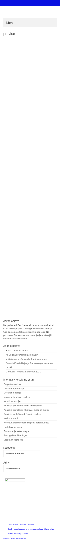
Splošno (40, 59)
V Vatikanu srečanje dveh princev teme (26, 359)
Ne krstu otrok (11, 418)
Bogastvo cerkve (12, 384)
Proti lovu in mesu (13, 427)
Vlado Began (19, 59)
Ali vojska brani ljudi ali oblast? (22, 354)
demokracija (12, 100)
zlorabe (16, 245)
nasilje (30, 241)
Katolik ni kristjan (12, 401)
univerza (51, 241)
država (28, 164)
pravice (44, 100)
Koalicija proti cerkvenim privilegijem (23, 405)
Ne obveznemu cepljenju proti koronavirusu (26, 422)
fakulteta (17, 241)
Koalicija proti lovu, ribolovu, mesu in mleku (26, 410)
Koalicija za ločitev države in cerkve (22, 414)
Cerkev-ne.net (22, 335)
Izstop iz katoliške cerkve (17, 397)
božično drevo (13, 164)
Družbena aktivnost (29, 325)
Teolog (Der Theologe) (16, 435)
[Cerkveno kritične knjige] (30, 13)
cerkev (22, 164)
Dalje (36, 91)
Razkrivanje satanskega (16, 431)
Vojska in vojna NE (13, 439)
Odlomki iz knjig (42, 274)
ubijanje (51, 100)
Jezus (34, 164)
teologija (44, 241)
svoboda (29, 315)
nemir (38, 100)
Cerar (10, 315)
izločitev (25, 241)
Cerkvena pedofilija (14, 388)
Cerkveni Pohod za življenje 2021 (23, 371)
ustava (9, 245)
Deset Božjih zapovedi (27, 100)
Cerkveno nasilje (12, 392)
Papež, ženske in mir (17, 350)
